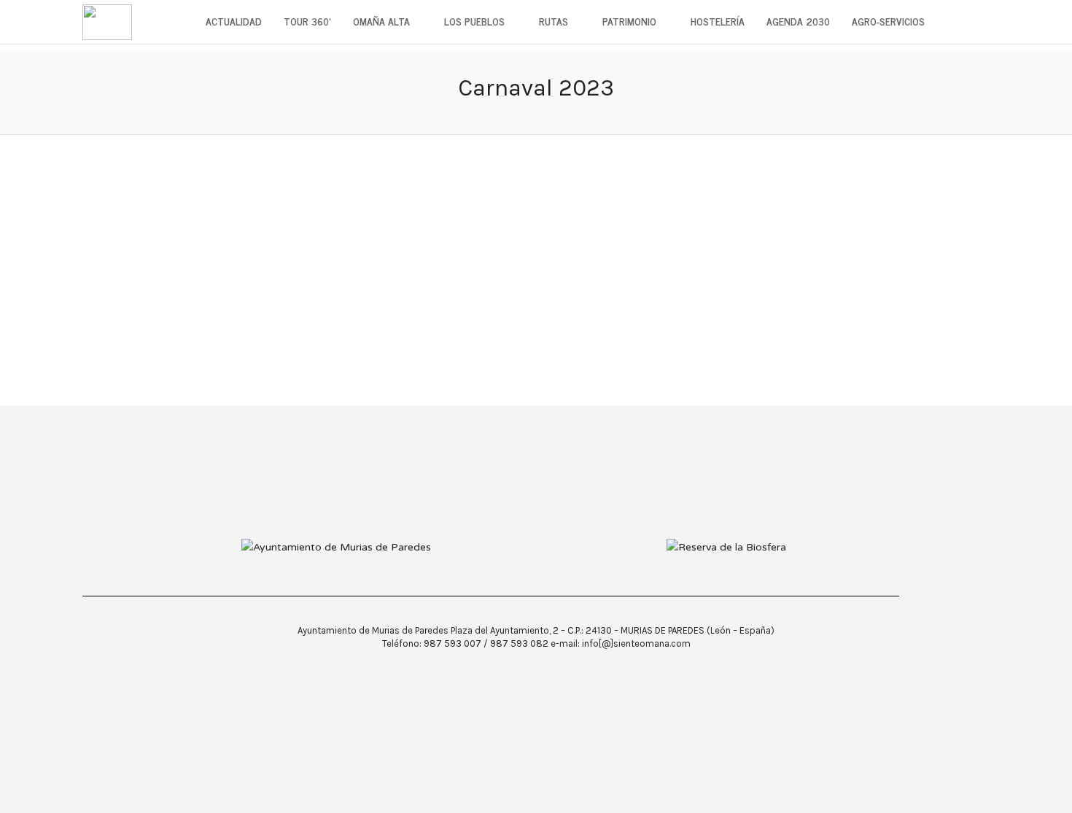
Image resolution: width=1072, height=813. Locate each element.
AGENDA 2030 (798, 20)
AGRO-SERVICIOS (888, 20)
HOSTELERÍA (718, 20)
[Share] (985, 22)
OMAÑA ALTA (381, 20)
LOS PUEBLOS (474, 20)
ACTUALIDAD (234, 20)
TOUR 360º (307, 20)
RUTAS (553, 20)
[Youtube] (543, 751)
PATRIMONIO (629, 20)
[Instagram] (572, 751)
